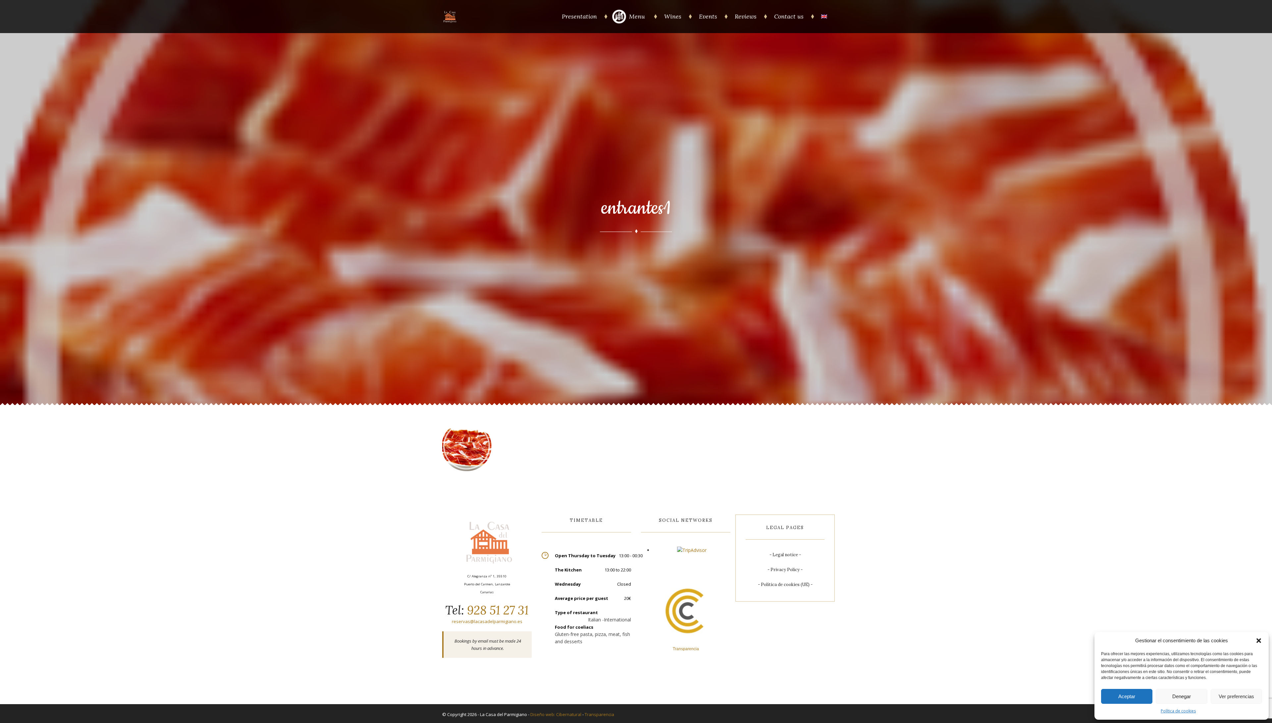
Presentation (579, 16)
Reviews (746, 16)
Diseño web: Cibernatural (555, 714)
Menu (638, 16)
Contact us (789, 16)
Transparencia (599, 714)
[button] (1258, 640)
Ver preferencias (1236, 696)
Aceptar (1126, 696)
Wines (672, 16)
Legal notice (785, 555)
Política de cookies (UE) (785, 584)
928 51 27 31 (496, 610)
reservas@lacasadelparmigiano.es (487, 621)
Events (708, 16)
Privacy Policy (785, 569)
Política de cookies (1178, 711)
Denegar (1181, 696)
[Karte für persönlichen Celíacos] (619, 22)
